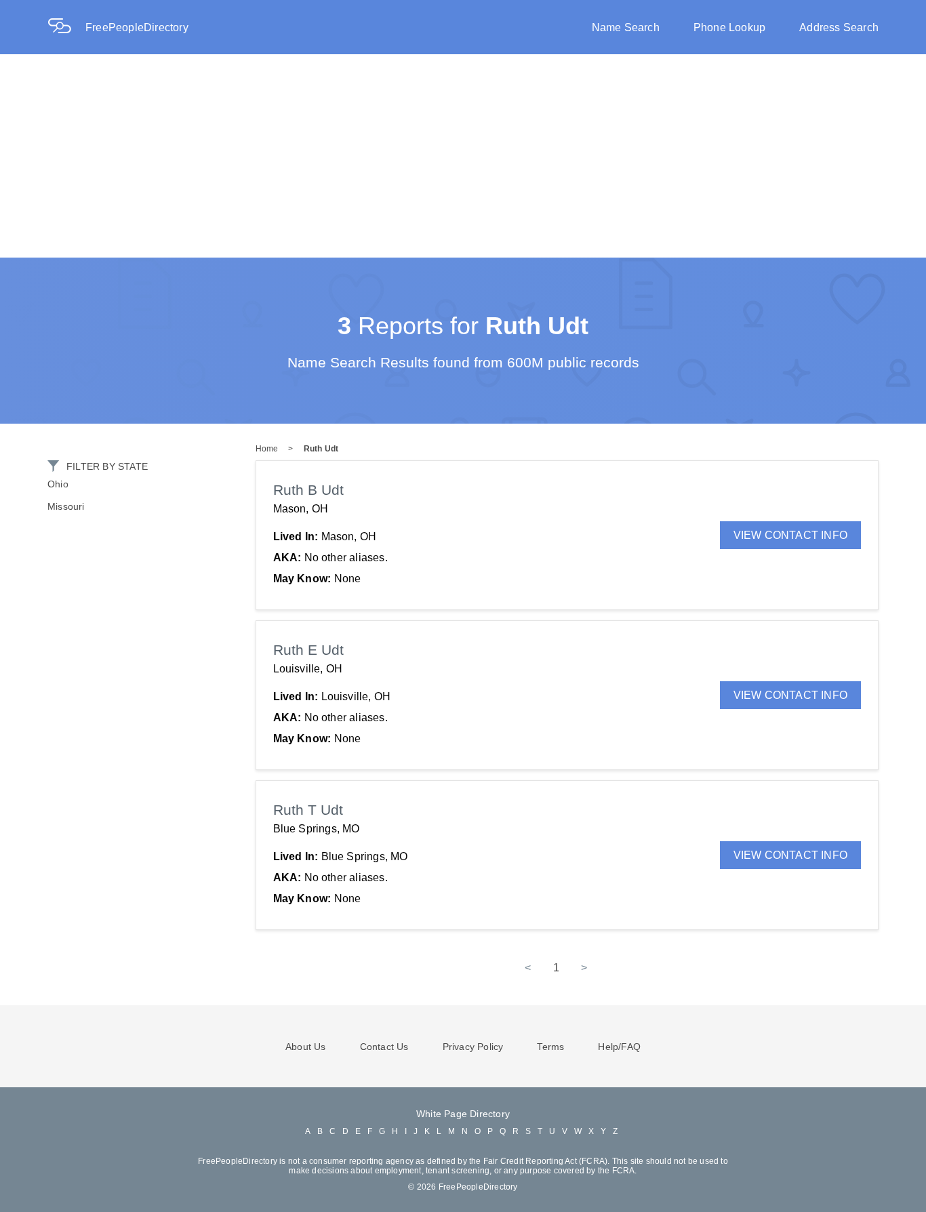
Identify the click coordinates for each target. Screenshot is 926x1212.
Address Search (839, 27)
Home (267, 448)
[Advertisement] (463, 156)
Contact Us (384, 1046)
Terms (550, 1046)
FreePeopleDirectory (136, 27)
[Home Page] (66, 27)
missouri (66, 506)
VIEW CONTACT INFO (790, 535)
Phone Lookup (729, 27)
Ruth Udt (321, 448)
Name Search (626, 27)
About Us (305, 1046)
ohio (57, 484)
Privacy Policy (473, 1046)
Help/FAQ (619, 1046)
